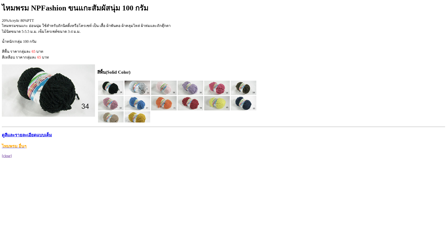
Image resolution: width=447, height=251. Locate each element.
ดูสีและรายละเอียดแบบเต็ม (27, 134)
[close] (7, 156)
